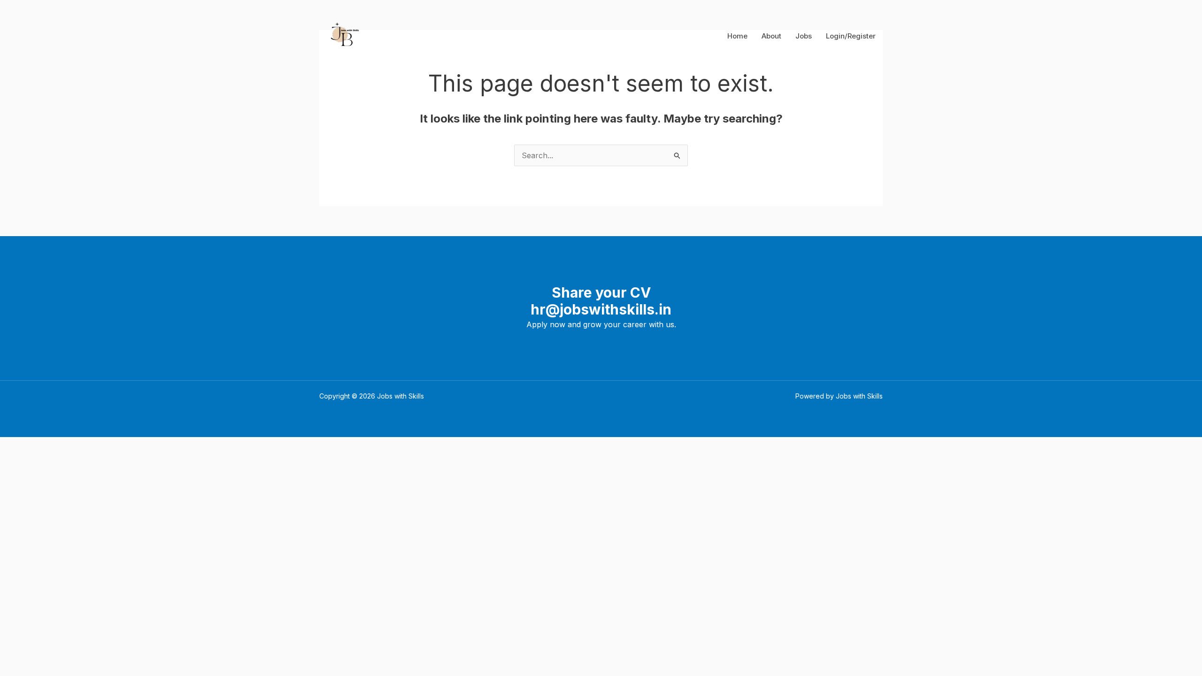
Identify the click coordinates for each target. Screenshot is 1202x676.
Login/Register (851, 35)
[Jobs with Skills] (343, 35)
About (771, 35)
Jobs (803, 35)
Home (737, 35)
